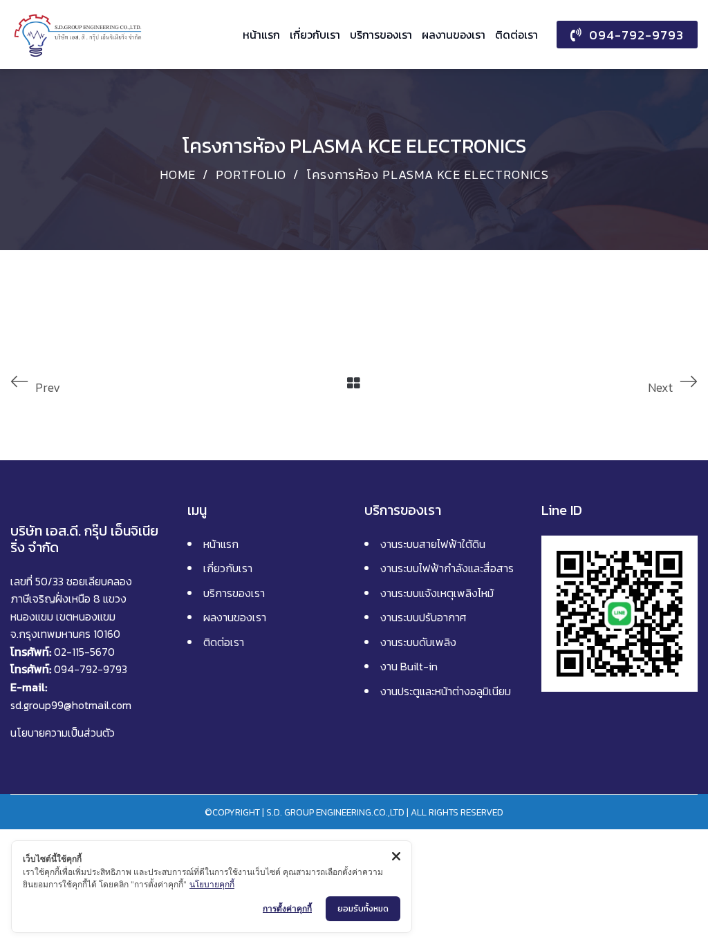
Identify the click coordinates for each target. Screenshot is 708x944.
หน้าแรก (221, 544)
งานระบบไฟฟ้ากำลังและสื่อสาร (447, 568)
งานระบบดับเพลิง (418, 642)
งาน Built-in (409, 666)
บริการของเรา (234, 593)
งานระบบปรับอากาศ (423, 617)
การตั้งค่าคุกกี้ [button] (287, 908)
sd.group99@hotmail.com (70, 705)
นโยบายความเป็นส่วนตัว (62, 732)
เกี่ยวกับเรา (227, 568)
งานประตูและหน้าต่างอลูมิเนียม (445, 691)
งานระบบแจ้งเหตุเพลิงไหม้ (437, 593)
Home (178, 174)
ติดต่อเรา (223, 642)
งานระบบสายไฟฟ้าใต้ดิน (432, 544)
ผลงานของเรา (234, 617)
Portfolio (251, 174)
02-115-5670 (84, 651)
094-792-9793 (90, 669)
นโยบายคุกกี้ (211, 884)
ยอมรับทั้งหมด (363, 909)
